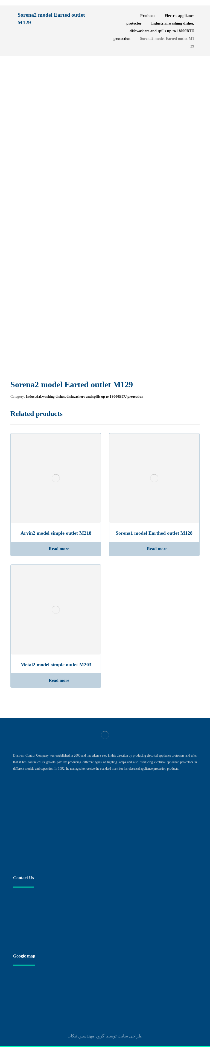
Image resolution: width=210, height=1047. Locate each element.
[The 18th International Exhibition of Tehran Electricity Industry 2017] (24, 821)
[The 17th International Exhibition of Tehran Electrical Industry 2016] (24, 849)
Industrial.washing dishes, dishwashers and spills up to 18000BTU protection (84, 396)
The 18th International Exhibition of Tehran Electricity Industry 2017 (98, 814)
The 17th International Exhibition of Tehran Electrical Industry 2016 (97, 842)
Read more (59, 548)
